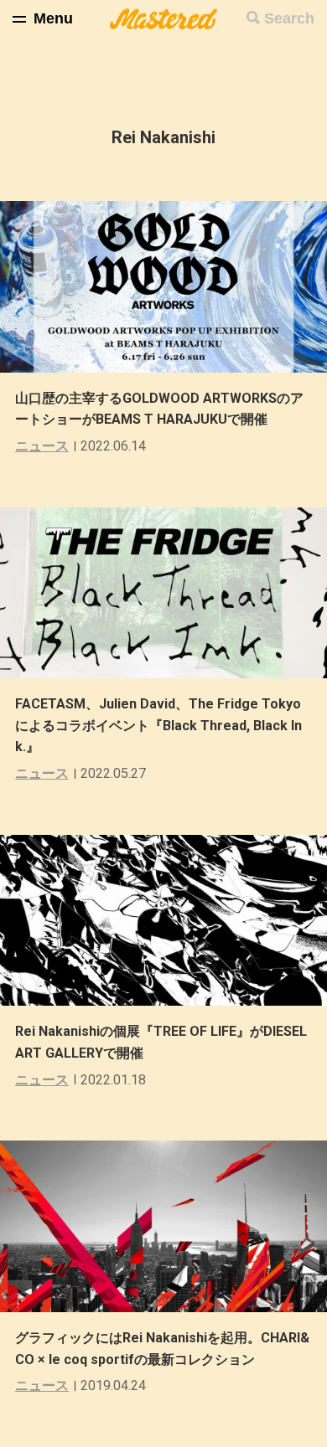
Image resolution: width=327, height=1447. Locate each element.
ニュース (42, 446)
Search (289, 18)
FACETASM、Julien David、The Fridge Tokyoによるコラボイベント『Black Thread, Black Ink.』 (158, 725)
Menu (53, 18)
